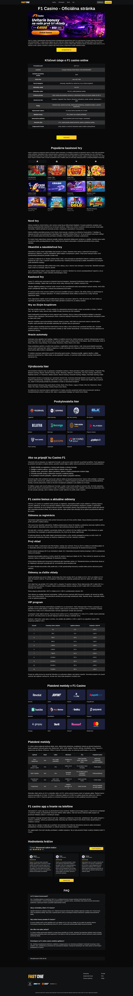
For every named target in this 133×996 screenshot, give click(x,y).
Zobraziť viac (66, 880)
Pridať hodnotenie (96, 848)
